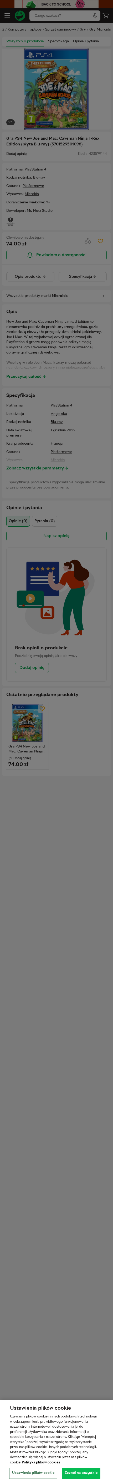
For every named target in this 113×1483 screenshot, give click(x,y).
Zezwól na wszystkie (81, 1473)
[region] (56, 1441)
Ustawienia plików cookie (33, 1473)
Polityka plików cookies (41, 1462)
